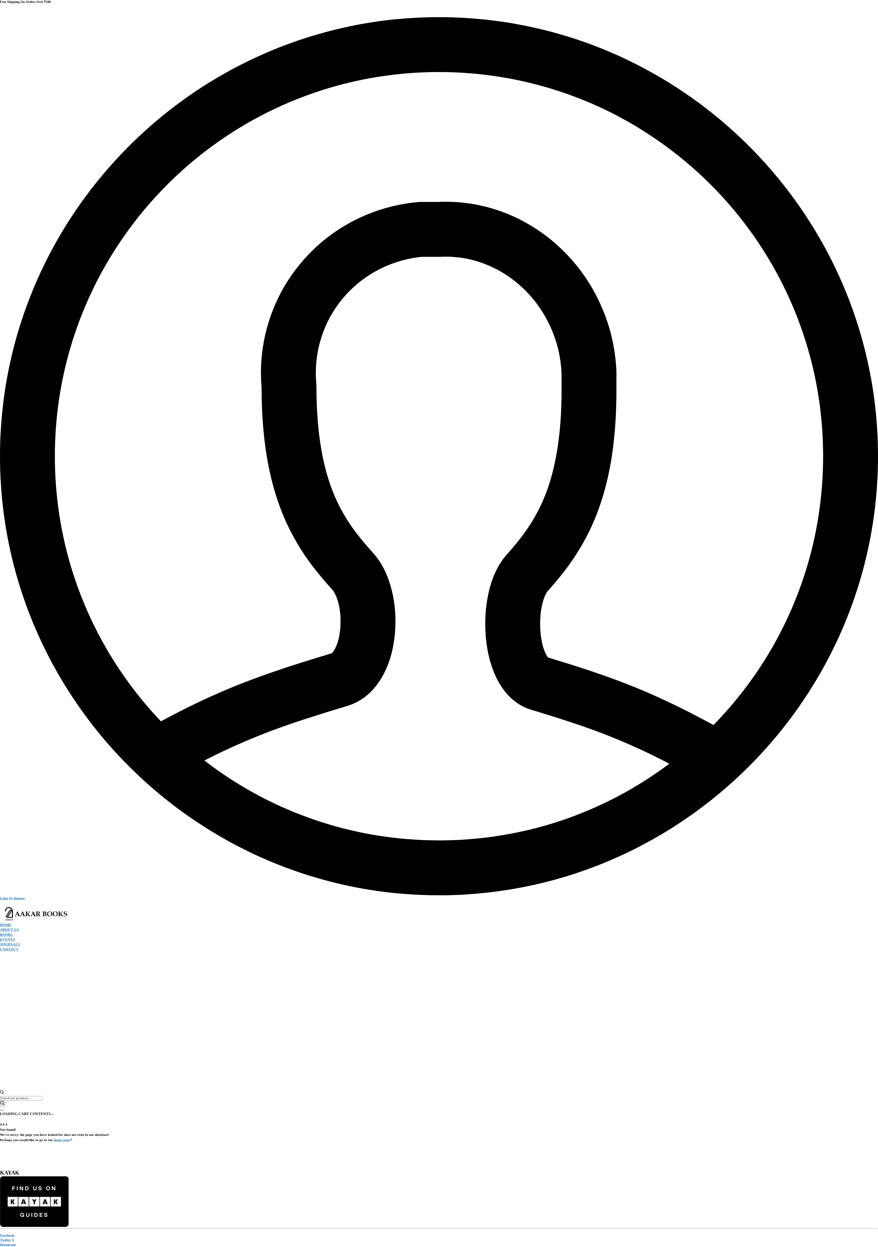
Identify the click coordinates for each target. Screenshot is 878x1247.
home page (62, 1140)
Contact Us (238, 1158)
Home (32, 1158)
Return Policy (94, 1158)
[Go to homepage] (34, 920)
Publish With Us (205, 1158)
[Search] (2, 1104)
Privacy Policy (59, 1158)
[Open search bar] (2, 1093)
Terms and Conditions (134, 1158)
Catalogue (172, 1158)
